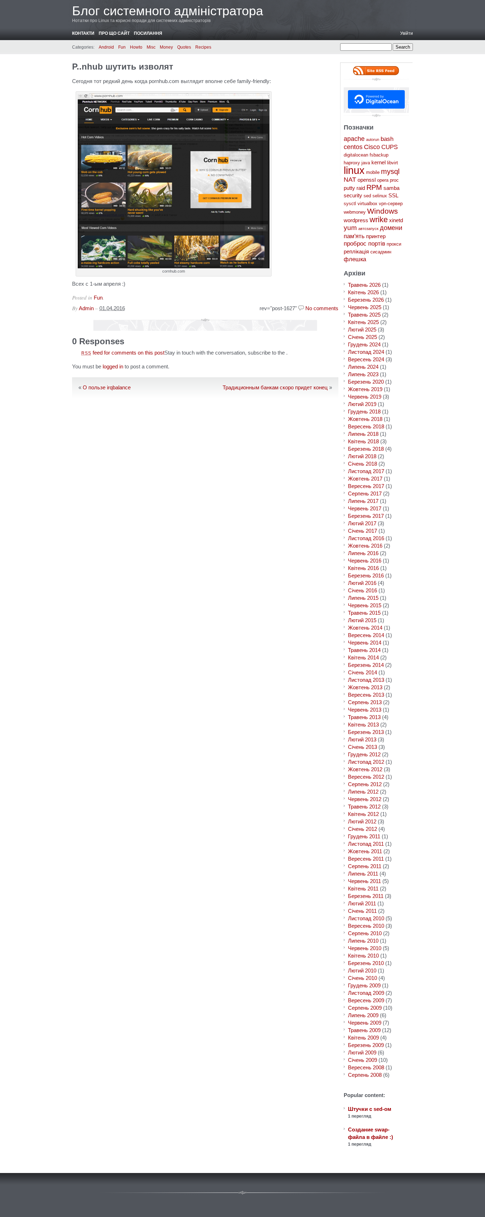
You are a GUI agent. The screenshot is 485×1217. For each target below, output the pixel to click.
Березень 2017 (366, 516)
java (365, 162)
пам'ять (354, 236)
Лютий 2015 (362, 620)
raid (360, 188)
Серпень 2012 (365, 784)
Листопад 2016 (366, 538)
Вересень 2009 (366, 1000)
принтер (376, 236)
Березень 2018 (366, 449)
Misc (151, 47)
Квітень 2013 (363, 725)
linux (354, 170)
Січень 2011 (362, 911)
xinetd (396, 220)
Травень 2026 (364, 285)
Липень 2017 (363, 501)
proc (394, 180)
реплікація (356, 251)
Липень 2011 (363, 874)
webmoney (355, 212)
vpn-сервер (391, 203)
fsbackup (379, 155)
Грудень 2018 (364, 412)
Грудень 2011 (364, 836)
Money (166, 47)
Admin (86, 308)
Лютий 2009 (362, 1052)
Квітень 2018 (363, 441)
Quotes (184, 47)
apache (354, 138)
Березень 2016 (366, 575)
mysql (390, 171)
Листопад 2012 (366, 762)
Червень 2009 (364, 1023)
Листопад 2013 (366, 680)
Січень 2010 (362, 978)
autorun (372, 139)
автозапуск (368, 228)
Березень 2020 (366, 382)
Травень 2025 (364, 315)
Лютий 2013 (362, 739)
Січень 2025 (362, 337)
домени (391, 227)
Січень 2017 (362, 531)
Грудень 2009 (364, 985)
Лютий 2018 (362, 456)
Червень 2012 (364, 799)
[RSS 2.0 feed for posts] (376, 70)
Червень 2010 (364, 948)
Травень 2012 (364, 807)
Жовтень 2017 (365, 479)
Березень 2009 (366, 1045)
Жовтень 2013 (365, 687)
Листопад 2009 (366, 993)
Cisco (372, 146)
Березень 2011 (365, 896)
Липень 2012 (363, 792)
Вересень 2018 (366, 426)
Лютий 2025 (362, 330)
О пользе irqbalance (107, 387)
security (353, 195)
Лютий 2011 (362, 903)
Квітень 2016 (363, 568)
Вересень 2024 (366, 359)
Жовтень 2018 (365, 419)
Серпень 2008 (365, 1075)
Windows (382, 211)
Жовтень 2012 (365, 769)
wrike (379, 219)
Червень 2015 (364, 605)
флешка (355, 259)
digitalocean (356, 155)
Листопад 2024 (366, 352)
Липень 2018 (363, 434)
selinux (379, 195)
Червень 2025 (364, 307)
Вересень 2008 (366, 1067)
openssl (367, 180)
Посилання (148, 33)
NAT (350, 179)
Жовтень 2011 (365, 851)
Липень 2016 (363, 553)
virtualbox (367, 203)
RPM (374, 187)
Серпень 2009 (365, 1008)
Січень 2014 (362, 672)
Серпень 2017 (365, 493)
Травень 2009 (364, 1030)
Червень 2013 (364, 710)
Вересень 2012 (366, 777)
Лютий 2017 (362, 523)
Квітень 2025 (363, 322)
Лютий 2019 (362, 404)
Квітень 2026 (363, 292)
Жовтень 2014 (365, 628)
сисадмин (380, 251)
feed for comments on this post (122, 353)
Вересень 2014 (366, 635)
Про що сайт (114, 33)
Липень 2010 (363, 941)
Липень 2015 (363, 598)
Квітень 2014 (363, 657)
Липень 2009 (363, 1015)
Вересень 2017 (366, 486)
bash (387, 139)
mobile (373, 172)
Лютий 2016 (362, 583)
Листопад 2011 (366, 844)
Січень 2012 (362, 829)
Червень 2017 (364, 508)
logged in (113, 366)
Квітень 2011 (363, 889)
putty (349, 188)
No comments (321, 308)
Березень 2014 (366, 665)
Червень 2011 (364, 881)
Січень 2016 (362, 590)
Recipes (203, 47)
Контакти (83, 33)
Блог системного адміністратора (167, 11)
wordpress (356, 220)
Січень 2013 (362, 747)
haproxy (352, 162)
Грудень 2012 (364, 754)
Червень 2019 (364, 397)
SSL (393, 195)
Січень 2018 (362, 464)
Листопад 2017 (366, 471)
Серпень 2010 (365, 933)
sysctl (350, 203)
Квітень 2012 (363, 814)
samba (391, 188)
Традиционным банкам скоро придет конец (275, 387)
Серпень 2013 (365, 702)
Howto (136, 47)
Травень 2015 (364, 613)
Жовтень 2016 (365, 546)
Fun (122, 47)
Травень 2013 (364, 717)
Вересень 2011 (366, 859)
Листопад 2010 (366, 918)
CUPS (389, 147)
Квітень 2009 (363, 1038)
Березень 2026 (366, 300)
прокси (394, 244)
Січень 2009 (362, 1060)
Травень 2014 (364, 650)
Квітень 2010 (363, 956)
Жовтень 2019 (365, 389)
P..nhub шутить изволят (122, 66)
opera (382, 180)
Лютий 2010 (362, 970)
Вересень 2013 (366, 695)
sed (367, 195)
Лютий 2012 (362, 821)
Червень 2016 (364, 561)
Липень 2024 (363, 367)
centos (353, 146)
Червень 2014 (364, 643)
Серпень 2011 (364, 866)
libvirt (392, 162)
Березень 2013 (366, 732)
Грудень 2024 (364, 344)
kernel (378, 162)
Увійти (406, 33)
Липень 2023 (363, 374)
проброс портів (364, 243)
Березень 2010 (366, 963)
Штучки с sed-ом (369, 1109)
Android (106, 47)
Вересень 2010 (366, 926)
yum (350, 227)
